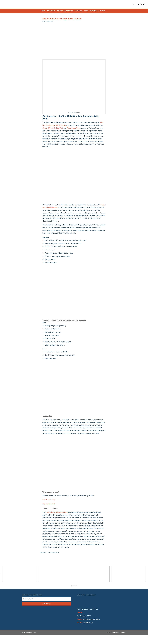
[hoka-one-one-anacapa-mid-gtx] (74, 42)
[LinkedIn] (96, 600)
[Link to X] (138, 4)
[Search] (107, 11)
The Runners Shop (48, 500)
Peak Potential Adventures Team (57, 512)
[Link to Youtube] (143, 4)
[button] (71, 585)
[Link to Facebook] (136, 4)
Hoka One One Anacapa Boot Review (61, 18)
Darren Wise (54, 552)
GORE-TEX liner (51, 207)
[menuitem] (43, 11)
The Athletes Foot (48, 504)
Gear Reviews (47, 21)
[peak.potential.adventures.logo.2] (74, 4)
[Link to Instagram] (133, 4)
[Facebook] (81, 600)
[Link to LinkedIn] (141, 4)
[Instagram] (89, 600)
